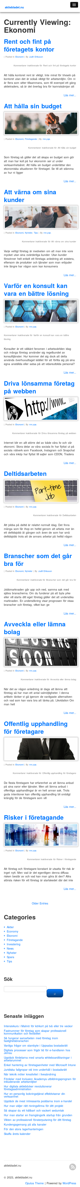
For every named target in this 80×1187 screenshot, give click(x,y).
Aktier (10, 927)
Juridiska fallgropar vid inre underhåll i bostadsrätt (35, 1069)
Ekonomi (19, 56)
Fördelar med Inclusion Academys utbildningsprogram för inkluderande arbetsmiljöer (40, 1080)
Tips (36, 232)
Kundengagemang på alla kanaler (25, 1124)
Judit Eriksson (36, 56)
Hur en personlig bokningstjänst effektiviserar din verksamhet (34, 1095)
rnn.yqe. (46, 138)
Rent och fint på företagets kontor (29, 45)
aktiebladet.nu (14, 7)
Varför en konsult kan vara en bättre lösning (36, 289)
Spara (10, 957)
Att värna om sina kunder (30, 195)
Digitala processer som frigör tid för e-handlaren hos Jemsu (37, 1051)
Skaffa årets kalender (17, 1134)
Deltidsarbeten (25, 473)
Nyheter (28, 232)
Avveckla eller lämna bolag (35, 628)
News (10, 948)
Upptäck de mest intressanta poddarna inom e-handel (38, 1101)
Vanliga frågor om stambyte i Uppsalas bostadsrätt (36, 1045)
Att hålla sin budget (33, 106)
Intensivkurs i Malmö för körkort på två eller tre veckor (38, 1026)
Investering (13, 944)
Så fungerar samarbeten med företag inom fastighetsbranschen (31, 1039)
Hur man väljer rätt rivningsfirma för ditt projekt (33, 1106)
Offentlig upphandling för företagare (36, 727)
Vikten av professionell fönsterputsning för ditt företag (37, 1120)
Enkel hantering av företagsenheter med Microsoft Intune (40, 1065)
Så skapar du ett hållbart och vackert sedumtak (34, 1110)
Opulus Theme (34, 1183)
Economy (12, 931)
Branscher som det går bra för (38, 559)
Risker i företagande (34, 817)
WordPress (69, 1183)
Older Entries (40, 903)
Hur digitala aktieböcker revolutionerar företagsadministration (28, 1087)
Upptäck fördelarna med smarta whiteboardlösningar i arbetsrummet (37, 1059)
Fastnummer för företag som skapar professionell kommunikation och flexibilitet (35, 1032)
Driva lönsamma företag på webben (39, 387)
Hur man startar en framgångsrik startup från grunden (38, 1115)
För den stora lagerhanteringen (23, 1129)
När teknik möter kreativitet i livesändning (30, 1074)
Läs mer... (70, 95)
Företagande (31, 138)
